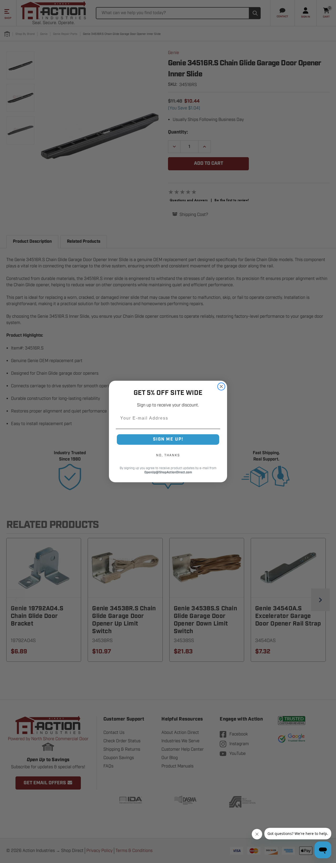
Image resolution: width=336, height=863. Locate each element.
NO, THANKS (168, 455)
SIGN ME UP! (168, 439)
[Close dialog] (221, 386)
